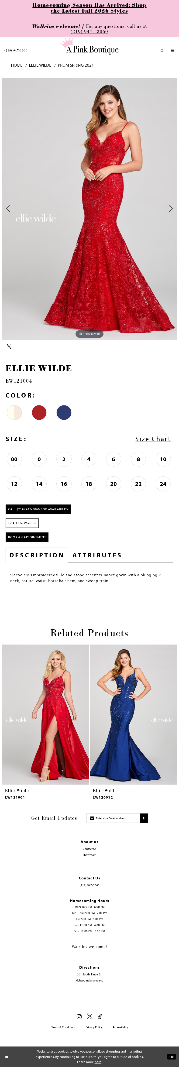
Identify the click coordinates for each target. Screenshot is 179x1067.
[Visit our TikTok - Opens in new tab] (100, 1016)
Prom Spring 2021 (76, 65)
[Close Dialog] (7, 1057)
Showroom (89, 855)
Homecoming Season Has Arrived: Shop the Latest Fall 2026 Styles (89, 8)
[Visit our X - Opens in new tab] (90, 1016)
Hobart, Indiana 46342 (89, 980)
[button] (162, 50)
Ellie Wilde (40, 65)
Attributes (97, 555)
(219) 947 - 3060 (89, 32)
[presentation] (45, 715)
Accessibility (120, 1027)
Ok (171, 1056)
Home (16, 65)
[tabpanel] (89, 209)
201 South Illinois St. (89, 974)
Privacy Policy (94, 1027)
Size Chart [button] (153, 439)
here (98, 1062)
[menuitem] (16, 50)
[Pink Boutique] (89, 46)
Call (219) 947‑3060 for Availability (38, 509)
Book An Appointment (27, 537)
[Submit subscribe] (144, 818)
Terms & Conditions (63, 1027)
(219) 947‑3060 (16, 50)
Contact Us (89, 849)
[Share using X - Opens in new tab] (9, 347)
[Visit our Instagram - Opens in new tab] (79, 1016)
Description (37, 555)
